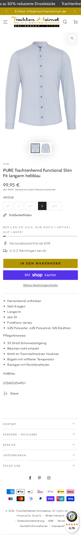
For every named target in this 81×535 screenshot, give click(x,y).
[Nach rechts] (74, 11)
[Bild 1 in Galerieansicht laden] (35, 148)
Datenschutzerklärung (30, 520)
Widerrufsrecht (54, 515)
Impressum (58, 525)
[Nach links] (6, 11)
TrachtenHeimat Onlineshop (33, 510)
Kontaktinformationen (34, 525)
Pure (6, 164)
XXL (56, 207)
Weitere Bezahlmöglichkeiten (40, 285)
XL (32, 207)
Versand (19, 189)
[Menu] (5, 21)
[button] (64, 21)
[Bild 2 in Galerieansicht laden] (45, 148)
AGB (51, 520)
